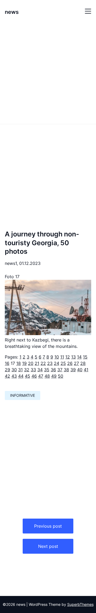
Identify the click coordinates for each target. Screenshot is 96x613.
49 (54, 376)
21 (37, 363)
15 (85, 357)
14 (79, 357)
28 (83, 363)
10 (56, 357)
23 (50, 363)
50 (60, 376)
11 (62, 357)
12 (67, 357)
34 (40, 369)
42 (7, 376)
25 (63, 363)
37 (59, 369)
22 (43, 363)
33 (33, 369)
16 (7, 363)
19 (24, 363)
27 (76, 363)
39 (73, 369)
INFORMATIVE (22, 395)
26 (70, 363)
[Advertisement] (48, 72)
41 (86, 369)
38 (66, 369)
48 (47, 376)
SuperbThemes (80, 604)
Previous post (48, 526)
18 (18, 363)
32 (26, 369)
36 (53, 369)
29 (7, 369)
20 (30, 363)
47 (40, 376)
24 (56, 363)
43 (14, 376)
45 (27, 376)
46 (34, 376)
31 (20, 369)
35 (46, 369)
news (12, 12)
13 (73, 357)
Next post (48, 546)
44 (20, 376)
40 (79, 369)
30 (14, 369)
